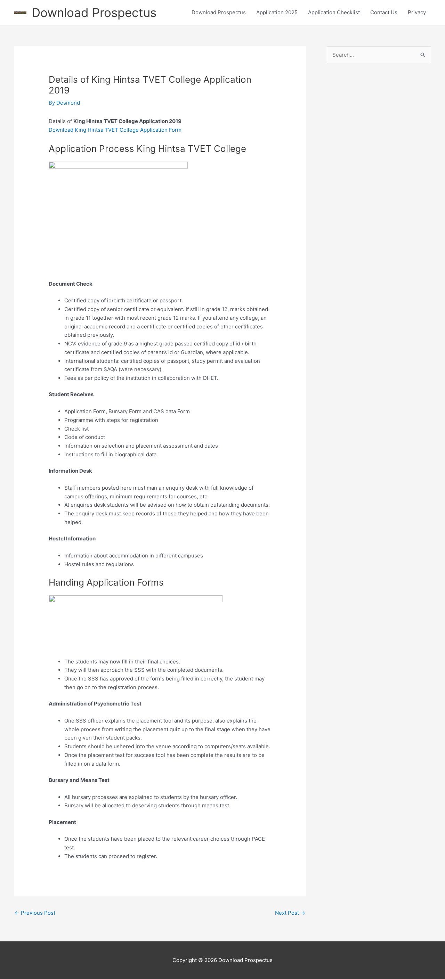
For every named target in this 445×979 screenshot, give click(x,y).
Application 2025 (277, 12)
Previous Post (35, 912)
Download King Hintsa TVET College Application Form (115, 130)
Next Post (290, 912)
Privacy (417, 12)
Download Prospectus (94, 12)
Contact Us (383, 12)
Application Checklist (334, 12)
